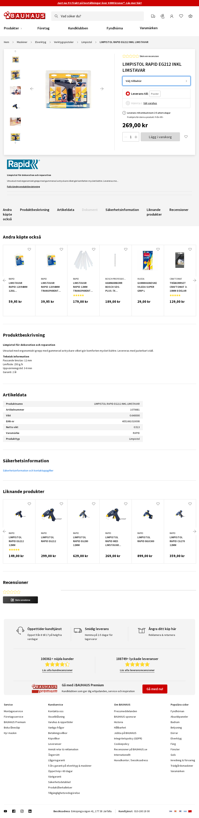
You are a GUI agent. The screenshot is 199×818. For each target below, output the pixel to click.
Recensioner (178, 209)
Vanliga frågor (56, 727)
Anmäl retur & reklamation (63, 749)
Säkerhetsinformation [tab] (26, 461)
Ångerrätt (53, 755)
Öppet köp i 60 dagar (60, 771)
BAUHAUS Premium (15, 722)
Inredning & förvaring (183, 760)
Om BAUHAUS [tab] (122, 704)
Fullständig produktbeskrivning (23, 186)
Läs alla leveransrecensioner (137, 670)
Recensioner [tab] (15, 582)
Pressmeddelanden (125, 711)
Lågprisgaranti (56, 760)
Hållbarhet (120, 727)
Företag (44, 28)
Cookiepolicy (121, 744)
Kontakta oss (56, 711)
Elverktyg (40, 42)
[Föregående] (32, 89)
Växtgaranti (54, 776)
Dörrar (174, 733)
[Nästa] (102, 89)
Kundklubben (78, 28)
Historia (118, 722)
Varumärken (149, 28)
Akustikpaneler (179, 716)
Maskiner (22, 42)
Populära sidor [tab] (180, 704)
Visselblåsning (56, 716)
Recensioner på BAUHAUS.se (130, 749)
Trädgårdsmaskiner (182, 765)
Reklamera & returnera (162, 635)
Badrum (175, 722)
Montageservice (13, 711)
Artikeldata (65, 209)
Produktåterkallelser (60, 787)
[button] (20, 599)
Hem (6, 42)
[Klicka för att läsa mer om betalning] (182, 811)
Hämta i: (137, 103)
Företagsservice (13, 716)
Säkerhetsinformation (122, 209)
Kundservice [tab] (55, 704)
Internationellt (122, 755)
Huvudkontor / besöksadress (131, 760)
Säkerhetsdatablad (59, 782)
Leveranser (54, 744)
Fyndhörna (115, 28)
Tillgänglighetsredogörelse (64, 793)
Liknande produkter (154, 212)
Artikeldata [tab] (14, 395)
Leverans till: (139, 94)
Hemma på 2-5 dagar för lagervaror (99, 637)
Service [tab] (8, 704)
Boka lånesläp (12, 727)
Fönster (175, 749)
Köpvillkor (54, 738)
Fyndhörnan (177, 711)
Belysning (176, 727)
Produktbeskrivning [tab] (24, 335)
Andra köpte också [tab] (22, 237)
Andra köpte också (7, 214)
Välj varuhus (150, 103)
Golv (173, 755)
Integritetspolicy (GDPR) (128, 738)
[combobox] (97, 16)
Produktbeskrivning (34, 209)
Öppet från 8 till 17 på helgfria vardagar (44, 637)
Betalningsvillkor (57, 733)
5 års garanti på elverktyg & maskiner (70, 765)
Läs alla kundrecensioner (57, 670)
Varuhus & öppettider (60, 722)
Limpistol (86, 42)
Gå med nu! (155, 689)
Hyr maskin (10, 733)
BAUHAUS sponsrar (125, 716)
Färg (173, 744)
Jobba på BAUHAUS (125, 733)
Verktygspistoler (64, 42)
